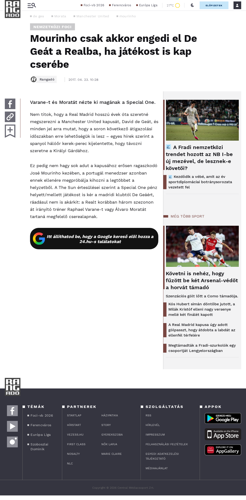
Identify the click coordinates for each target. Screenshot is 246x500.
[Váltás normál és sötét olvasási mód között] (192, 5)
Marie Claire (111, 454)
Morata (60, 16)
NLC (70, 463)
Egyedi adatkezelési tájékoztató (162, 456)
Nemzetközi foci (52, 27)
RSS (148, 415)
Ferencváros (121, 5)
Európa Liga (148, 5)
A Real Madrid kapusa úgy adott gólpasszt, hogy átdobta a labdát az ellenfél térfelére (201, 330)
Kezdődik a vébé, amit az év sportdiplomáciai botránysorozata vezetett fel (200, 181)
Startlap (74, 415)
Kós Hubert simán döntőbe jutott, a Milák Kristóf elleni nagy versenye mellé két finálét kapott (201, 309)
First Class (76, 444)
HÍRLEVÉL (153, 425)
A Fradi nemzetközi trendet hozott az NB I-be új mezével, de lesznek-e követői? (199, 157)
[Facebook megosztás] (10, 104)
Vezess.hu (75, 434)
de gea (38, 16)
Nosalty (73, 454)
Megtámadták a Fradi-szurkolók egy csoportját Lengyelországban (202, 348)
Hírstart (74, 425)
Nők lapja (109, 444)
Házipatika (109, 415)
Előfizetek (214, 5)
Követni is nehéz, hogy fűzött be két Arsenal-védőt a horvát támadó (202, 280)
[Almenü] (31, 5)
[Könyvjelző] (10, 131)
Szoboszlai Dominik (39, 446)
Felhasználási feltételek (167, 444)
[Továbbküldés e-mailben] (10, 117)
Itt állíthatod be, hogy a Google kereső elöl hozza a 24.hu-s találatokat (100, 239)
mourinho (127, 16)
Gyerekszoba (112, 434)
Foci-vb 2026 (94, 5)
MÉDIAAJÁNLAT (157, 468)
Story (106, 425)
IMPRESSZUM (155, 434)
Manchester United (92, 16)
